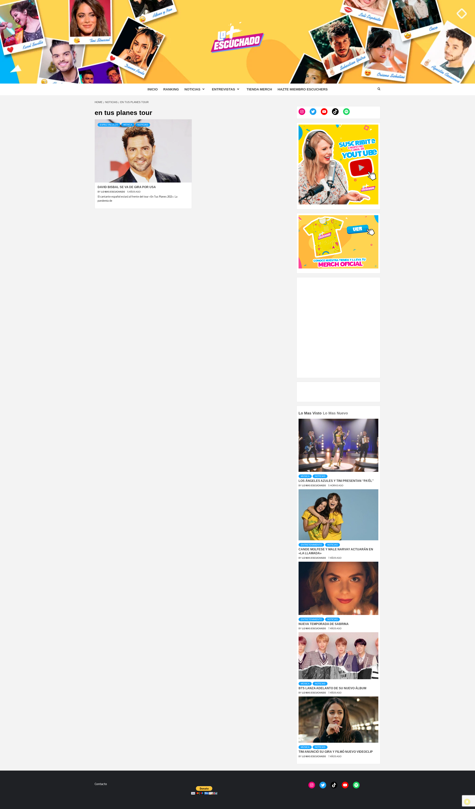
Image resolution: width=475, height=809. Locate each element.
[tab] (349, 410)
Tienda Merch (259, 89)
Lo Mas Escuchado (113, 192)
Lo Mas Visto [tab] (310, 413)
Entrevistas (223, 89)
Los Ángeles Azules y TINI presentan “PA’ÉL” (336, 480)
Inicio (153, 89)
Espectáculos (109, 124)
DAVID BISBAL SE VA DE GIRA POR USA (127, 187)
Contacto (101, 784)
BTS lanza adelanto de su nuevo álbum (332, 688)
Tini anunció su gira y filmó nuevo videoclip (336, 751)
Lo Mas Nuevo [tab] (335, 413)
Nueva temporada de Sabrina (324, 624)
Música (127, 124)
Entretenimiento (311, 544)
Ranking (171, 89)
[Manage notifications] (467, 802)
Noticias (192, 89)
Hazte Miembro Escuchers (303, 89)
